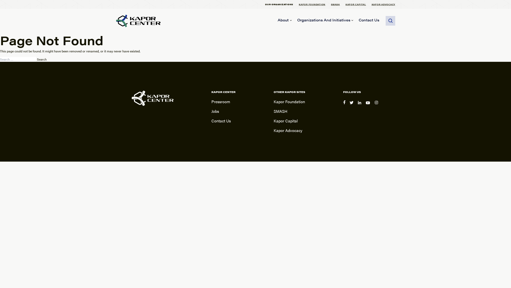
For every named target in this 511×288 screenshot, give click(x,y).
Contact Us (369, 19)
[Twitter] (352, 105)
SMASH (335, 4)
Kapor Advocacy (383, 4)
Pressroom (220, 101)
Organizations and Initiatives (323, 19)
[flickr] (377, 105)
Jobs (215, 111)
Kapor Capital (356, 4)
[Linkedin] (360, 105)
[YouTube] (368, 105)
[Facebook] (344, 105)
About (283, 19)
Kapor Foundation (312, 4)
